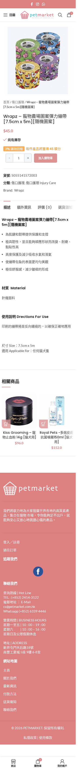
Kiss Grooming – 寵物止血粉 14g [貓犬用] (19, 434)
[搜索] (60, 14)
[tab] (7, 207)
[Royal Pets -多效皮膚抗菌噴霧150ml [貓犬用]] (56, 410)
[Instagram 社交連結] (37, 4)
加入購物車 (45, 158)
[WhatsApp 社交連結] (44, 4)
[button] (6, 424)
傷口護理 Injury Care (41, 183)
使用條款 (45, 737)
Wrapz (19, 190)
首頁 (6, 102)
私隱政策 (30, 737)
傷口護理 (18, 102)
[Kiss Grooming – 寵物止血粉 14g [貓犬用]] (19, 410)
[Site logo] (37, 14)
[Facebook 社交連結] (31, 4)
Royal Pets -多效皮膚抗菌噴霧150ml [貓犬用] (56, 437)
